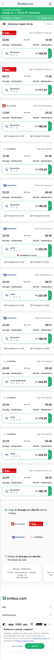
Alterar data (46, 18)
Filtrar (49, 24)
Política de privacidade (25, 641)
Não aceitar (17, 646)
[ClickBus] (12, 597)
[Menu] (3, 3)
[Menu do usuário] (50, 3)
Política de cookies (40, 638)
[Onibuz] (25, 3)
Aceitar (35, 646)
